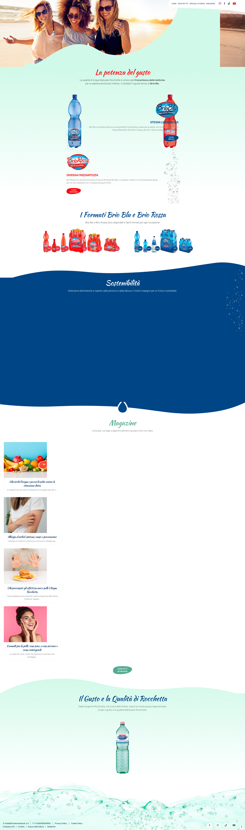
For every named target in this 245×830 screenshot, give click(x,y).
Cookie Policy (76, 823)
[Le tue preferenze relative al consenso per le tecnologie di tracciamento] (241, 826)
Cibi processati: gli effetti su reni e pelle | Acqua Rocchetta (32, 590)
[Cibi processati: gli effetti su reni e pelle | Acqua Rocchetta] (32, 566)
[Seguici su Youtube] (234, 825)
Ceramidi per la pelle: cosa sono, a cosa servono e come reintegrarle (32, 648)
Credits (21, 827)
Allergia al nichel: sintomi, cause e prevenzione (32, 537)
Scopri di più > (150, 391)
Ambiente (51, 827)
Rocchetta (183, 4)
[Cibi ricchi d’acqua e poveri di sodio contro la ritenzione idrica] (32, 460)
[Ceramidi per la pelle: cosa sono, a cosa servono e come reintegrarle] (32, 624)
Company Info (9, 827)
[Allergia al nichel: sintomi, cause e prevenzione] (32, 515)
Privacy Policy (61, 823)
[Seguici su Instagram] (217, 825)
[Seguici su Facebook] (209, 825)
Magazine (210, 4)
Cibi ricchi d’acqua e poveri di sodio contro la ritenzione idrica (32, 484)
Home (174, 4)
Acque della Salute (36, 827)
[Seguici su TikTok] (225, 825)
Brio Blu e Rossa (197, 4)
